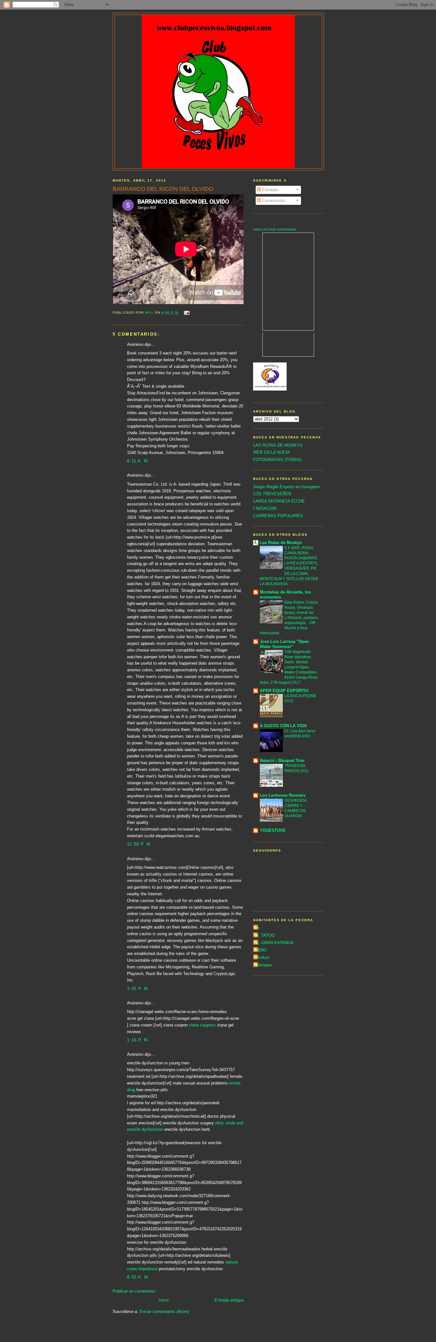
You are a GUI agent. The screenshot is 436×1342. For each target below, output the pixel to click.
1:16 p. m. (138, 1040)
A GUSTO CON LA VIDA (283, 725)
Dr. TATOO (265, 935)
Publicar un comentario (134, 1291)
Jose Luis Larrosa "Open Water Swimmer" (284, 644)
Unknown (263, 965)
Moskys (262, 957)
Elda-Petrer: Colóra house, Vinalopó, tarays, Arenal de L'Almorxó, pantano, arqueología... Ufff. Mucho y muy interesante (289, 617)
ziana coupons (203, 1025)
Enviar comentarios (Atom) (164, 1311)
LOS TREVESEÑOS (272, 493)
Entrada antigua (229, 1300)
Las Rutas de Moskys (281, 542)
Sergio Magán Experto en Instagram (286, 486)
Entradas (270, 189)
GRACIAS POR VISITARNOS (274, 229)
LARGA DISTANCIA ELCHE (279, 501)
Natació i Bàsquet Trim (282, 760)
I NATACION (264, 508)
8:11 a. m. (138, 461)
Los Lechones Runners (282, 795)
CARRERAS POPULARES (278, 515)
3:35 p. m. (138, 988)
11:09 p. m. (139, 844)
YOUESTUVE (273, 830)
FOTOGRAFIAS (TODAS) (277, 459)
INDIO (260, 950)
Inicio (164, 1300)
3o (257, 927)
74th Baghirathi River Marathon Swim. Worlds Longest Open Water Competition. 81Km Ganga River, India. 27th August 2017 (289, 667)
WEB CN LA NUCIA (271, 452)
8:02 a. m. (138, 1277)
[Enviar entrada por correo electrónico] (186, 312)
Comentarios (273, 200)
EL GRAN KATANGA (274, 942)
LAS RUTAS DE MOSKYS (278, 445)
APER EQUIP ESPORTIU (284, 690)
